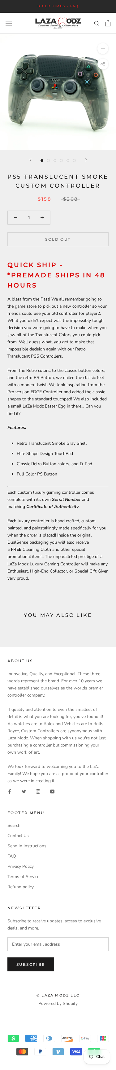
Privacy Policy (20, 866)
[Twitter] (24, 791)
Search (13, 825)
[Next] (86, 159)
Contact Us (18, 836)
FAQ (11, 856)
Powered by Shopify (58, 1003)
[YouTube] (52, 791)
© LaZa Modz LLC (58, 995)
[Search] (97, 23)
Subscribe (30, 964)
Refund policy (20, 887)
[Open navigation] (9, 23)
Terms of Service (23, 877)
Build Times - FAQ (58, 6)
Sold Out (58, 239)
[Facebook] (9, 791)
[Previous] (30, 159)
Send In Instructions (26, 846)
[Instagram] (38, 791)
